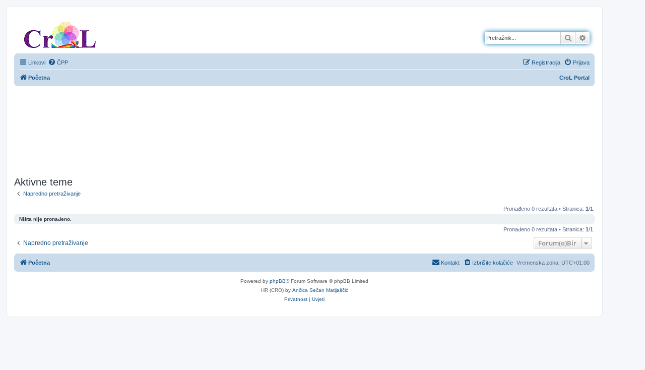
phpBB (278, 281)
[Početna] (60, 33)
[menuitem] (58, 62)
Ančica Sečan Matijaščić (320, 290)
